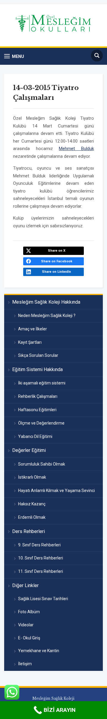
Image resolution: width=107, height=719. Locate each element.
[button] (14, 56)
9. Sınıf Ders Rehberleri (39, 545)
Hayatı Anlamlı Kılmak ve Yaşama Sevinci (56, 490)
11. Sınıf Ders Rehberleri (40, 571)
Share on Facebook (56, 261)
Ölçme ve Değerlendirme (41, 423)
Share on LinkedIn (56, 272)
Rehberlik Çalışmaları (37, 396)
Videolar (26, 624)
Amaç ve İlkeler (32, 329)
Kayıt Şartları (30, 342)
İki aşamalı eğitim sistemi (41, 383)
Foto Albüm (29, 611)
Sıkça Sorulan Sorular (38, 355)
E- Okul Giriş (29, 638)
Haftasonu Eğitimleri (37, 409)
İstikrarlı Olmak (32, 477)
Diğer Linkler (25, 585)
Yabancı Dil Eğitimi (35, 436)
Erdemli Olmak (31, 517)
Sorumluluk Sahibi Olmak (41, 464)
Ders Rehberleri (28, 531)
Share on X (56, 251)
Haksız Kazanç (31, 504)
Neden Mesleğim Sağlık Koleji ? (46, 315)
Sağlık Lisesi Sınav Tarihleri (43, 598)
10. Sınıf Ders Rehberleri (40, 558)
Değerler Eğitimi (29, 450)
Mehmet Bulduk (76, 148)
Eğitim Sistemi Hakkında (37, 369)
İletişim (25, 663)
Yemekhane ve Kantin (38, 650)
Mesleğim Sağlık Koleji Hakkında (46, 302)
